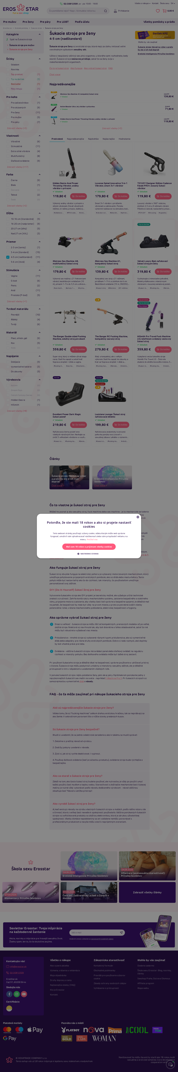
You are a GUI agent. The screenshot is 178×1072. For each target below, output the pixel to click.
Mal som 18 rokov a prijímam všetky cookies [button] (89, 546)
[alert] (89, 536)
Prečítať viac (92, 539)
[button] (89, 553)
